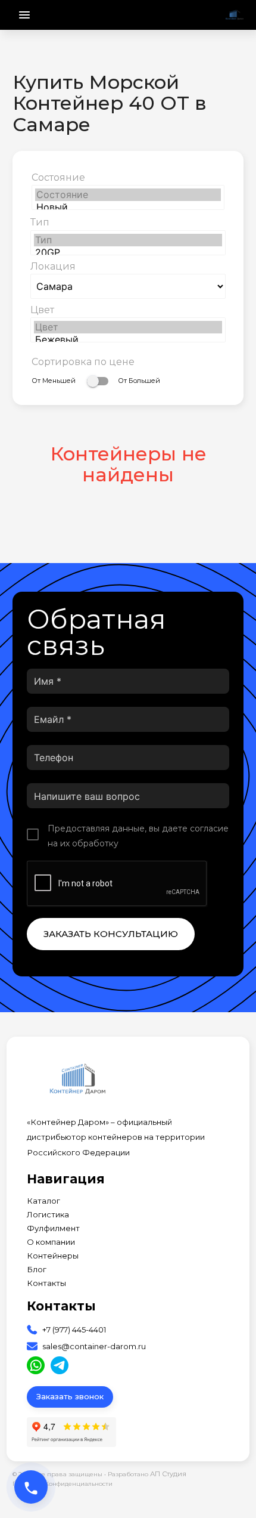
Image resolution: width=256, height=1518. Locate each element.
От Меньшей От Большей (96, 380)
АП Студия (168, 1474)
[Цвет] (128, 327)
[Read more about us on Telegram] (59, 1365)
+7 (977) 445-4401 (74, 1330)
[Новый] (128, 207)
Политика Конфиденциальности (63, 1483)
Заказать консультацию (110, 933)
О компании (51, 1242)
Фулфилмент (53, 1228)
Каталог (43, 1201)
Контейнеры (53, 1256)
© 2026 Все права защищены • (60, 1474)
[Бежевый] (128, 339)
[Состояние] (128, 194)
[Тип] (128, 240)
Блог (36, 1269)
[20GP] (128, 252)
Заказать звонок (70, 1396)
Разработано (147, 1474)
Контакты (46, 1283)
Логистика (48, 1215)
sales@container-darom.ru (94, 1346)
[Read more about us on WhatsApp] (36, 1365)
